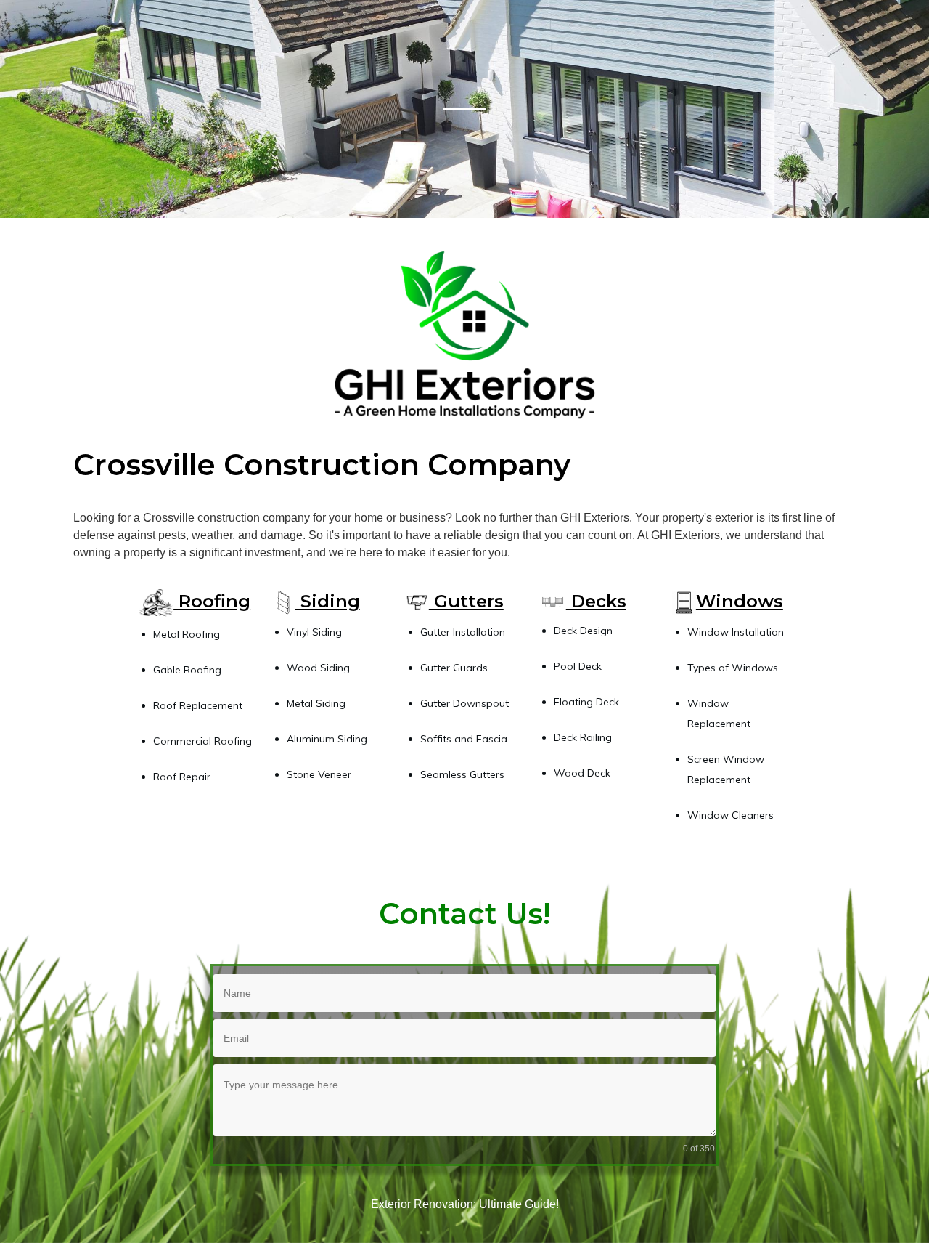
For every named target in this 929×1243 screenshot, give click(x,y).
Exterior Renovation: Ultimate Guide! (465, 1204)
